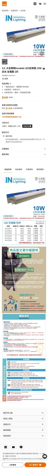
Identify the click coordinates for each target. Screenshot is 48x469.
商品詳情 (7, 169)
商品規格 (18, 169)
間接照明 (14, 10)
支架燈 (23, 10)
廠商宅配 (9, 136)
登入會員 (9, 108)
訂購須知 (29, 169)
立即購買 (12, 465)
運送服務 (40, 169)
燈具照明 (5, 10)
